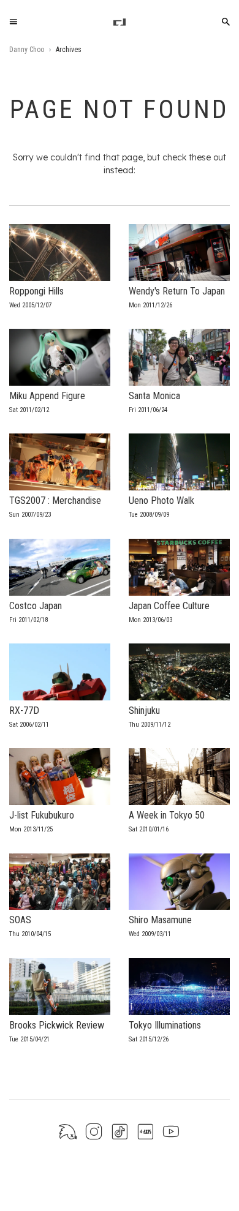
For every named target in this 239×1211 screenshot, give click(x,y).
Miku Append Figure (47, 396)
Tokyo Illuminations (165, 1025)
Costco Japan (35, 606)
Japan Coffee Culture (169, 606)
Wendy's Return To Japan (177, 291)
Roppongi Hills (36, 291)
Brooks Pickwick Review (56, 1025)
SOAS (20, 920)
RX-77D (24, 710)
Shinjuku (144, 710)
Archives (69, 49)
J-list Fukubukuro (41, 815)
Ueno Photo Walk (161, 500)
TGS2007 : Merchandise (55, 500)
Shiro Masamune (160, 920)
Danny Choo (26, 49)
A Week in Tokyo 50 (167, 815)
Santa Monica (154, 396)
